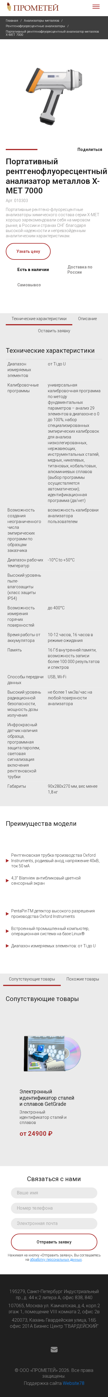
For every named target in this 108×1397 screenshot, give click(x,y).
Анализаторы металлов (41, 20)
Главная (12, 20)
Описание (87, 318)
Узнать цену (28, 251)
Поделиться (89, 149)
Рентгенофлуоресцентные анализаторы (35, 26)
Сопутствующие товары (32, 979)
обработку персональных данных (56, 1260)
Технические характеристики (39, 318)
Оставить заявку (54, 330)
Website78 (73, 1383)
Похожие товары (83, 979)
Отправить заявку (54, 1242)
